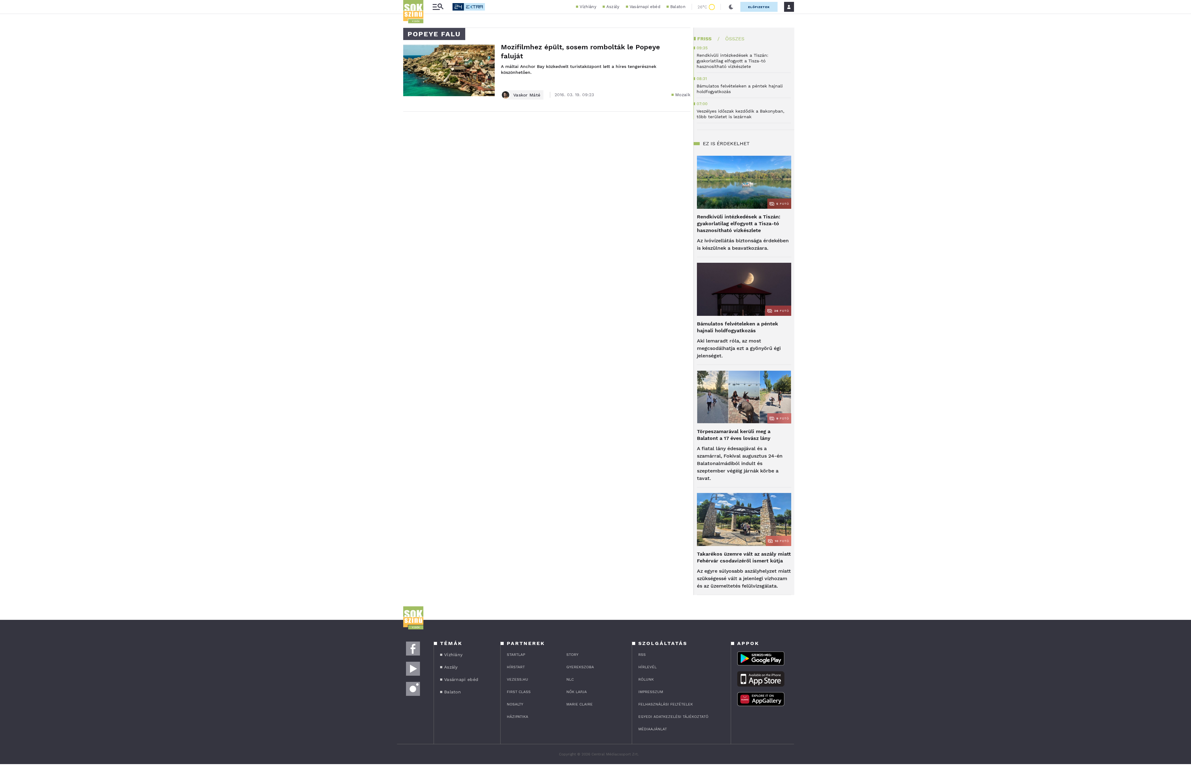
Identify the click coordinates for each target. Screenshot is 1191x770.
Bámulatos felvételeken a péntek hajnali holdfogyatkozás (737, 327)
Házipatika (517, 716)
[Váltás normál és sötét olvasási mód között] (731, 7)
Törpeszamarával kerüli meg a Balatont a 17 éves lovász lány (733, 434)
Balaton (677, 6)
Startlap (516, 654)
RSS (642, 654)
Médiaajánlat (652, 729)
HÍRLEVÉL (647, 667)
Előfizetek (759, 7)
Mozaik (682, 94)
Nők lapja (576, 692)
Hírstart (516, 667)
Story (572, 654)
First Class (519, 692)
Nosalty (515, 704)
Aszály (613, 6)
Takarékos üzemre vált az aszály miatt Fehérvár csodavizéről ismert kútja (744, 557)
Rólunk (646, 679)
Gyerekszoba (580, 667)
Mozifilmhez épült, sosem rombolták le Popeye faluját (580, 51)
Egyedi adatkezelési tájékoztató (673, 716)
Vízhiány (588, 6)
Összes (734, 39)
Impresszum (650, 692)
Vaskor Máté (526, 94)
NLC (570, 679)
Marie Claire (579, 704)
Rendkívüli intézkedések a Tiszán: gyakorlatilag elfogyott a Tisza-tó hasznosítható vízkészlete (738, 223)
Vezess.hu (517, 679)
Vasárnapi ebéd (645, 6)
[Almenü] (438, 7)
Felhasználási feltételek (665, 704)
